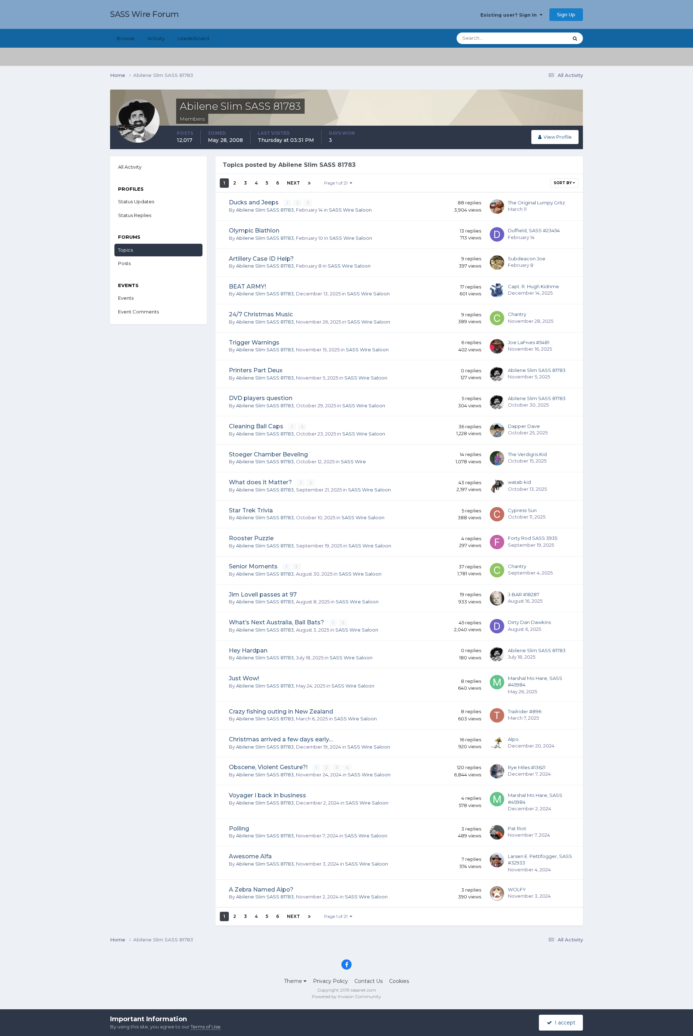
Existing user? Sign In (510, 15)
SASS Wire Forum (144, 14)
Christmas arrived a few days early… (281, 739)
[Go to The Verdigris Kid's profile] (497, 458)
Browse (126, 38)
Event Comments (138, 312)
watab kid (519, 482)
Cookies (399, 981)
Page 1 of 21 (337, 183)
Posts (124, 263)
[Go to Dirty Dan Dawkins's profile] (497, 626)
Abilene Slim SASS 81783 (265, 210)
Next (293, 183)
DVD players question (260, 398)
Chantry (517, 314)
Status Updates (541, 38)
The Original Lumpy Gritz (536, 202)
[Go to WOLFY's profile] (497, 893)
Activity (156, 38)
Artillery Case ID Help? (261, 258)
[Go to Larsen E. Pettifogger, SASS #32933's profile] (497, 860)
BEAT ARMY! (247, 286)
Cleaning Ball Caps (257, 426)
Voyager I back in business (267, 795)
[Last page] (309, 183)
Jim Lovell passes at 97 (263, 594)
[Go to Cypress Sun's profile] (497, 514)
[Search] (575, 38)
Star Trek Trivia (251, 510)
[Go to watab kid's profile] (497, 486)
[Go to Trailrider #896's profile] (497, 715)
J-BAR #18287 (523, 594)
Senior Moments (254, 566)
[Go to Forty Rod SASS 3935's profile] (497, 542)
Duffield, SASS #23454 (534, 230)
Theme (294, 981)
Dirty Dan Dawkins (529, 622)
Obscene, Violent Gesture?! (269, 767)
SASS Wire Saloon (350, 210)
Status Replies (134, 215)
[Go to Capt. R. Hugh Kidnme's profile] (497, 290)
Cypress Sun (522, 510)
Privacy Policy (330, 981)
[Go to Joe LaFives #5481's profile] (497, 346)
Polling (239, 828)
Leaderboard (193, 38)
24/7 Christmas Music (261, 314)
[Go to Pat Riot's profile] (497, 832)
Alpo (513, 739)
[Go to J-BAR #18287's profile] (497, 598)
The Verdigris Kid (527, 454)
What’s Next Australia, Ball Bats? (277, 622)
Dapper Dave (524, 426)
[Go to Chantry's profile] (497, 318)
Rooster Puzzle (251, 538)
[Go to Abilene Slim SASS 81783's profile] (497, 374)
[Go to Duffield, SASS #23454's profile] (497, 234)
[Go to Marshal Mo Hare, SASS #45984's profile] (497, 682)
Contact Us (368, 981)
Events (126, 298)
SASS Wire (353, 461)
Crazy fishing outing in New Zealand (281, 711)
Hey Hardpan (248, 650)
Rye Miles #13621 (526, 767)
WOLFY (517, 889)
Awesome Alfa (250, 856)
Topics (125, 250)
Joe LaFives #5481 (528, 342)
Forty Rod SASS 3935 (532, 538)
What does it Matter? (261, 482)
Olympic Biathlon (254, 230)
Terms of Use (206, 1027)
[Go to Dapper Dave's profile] (497, 430)
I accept (563, 1022)
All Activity (129, 167)
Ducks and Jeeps (254, 202)
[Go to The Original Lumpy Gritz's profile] (497, 206)
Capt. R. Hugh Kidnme (533, 286)
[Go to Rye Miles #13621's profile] (497, 771)
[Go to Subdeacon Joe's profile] (497, 262)
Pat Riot (517, 828)
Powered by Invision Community (346, 996)
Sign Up (566, 14)
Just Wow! (244, 678)
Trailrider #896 (524, 711)
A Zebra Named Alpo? (261, 889)
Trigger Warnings (254, 342)
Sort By (563, 183)
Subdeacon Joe (526, 258)
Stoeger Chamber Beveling (268, 454)
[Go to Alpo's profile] (497, 743)
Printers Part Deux (256, 370)
